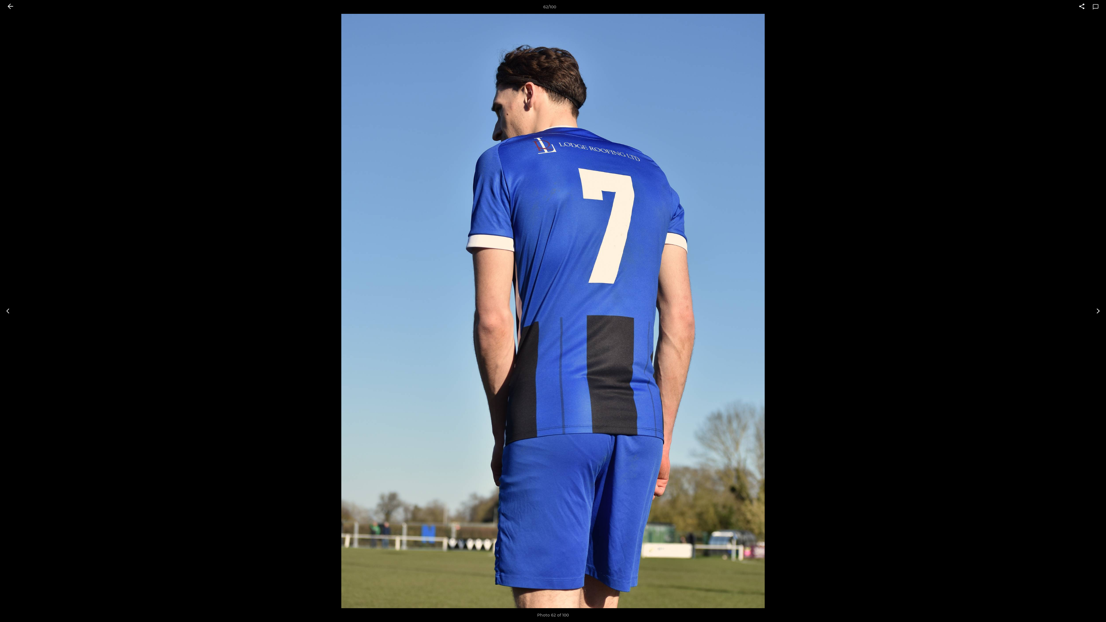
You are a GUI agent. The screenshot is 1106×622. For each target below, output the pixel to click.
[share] (1081, 7)
